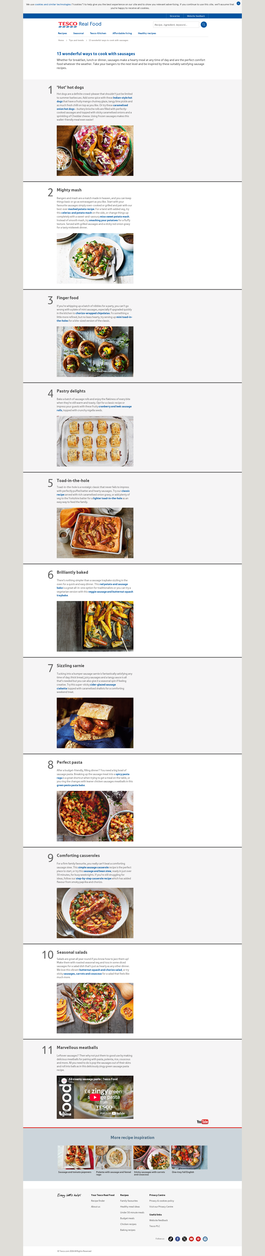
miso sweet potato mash (114, 216)
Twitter (184, 1238)
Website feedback (158, 1220)
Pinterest (198, 1238)
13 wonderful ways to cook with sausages (108, 40)
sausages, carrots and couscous (83, 973)
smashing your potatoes (103, 220)
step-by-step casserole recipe (93, 878)
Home (61, 40)
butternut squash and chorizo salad (100, 969)
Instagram (205, 1238)
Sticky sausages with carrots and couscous (149, 1173)
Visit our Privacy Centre (161, 1206)
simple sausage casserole (93, 867)
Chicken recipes (128, 1224)
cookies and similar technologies (53, 4)
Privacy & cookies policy (161, 1200)
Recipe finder (98, 1200)
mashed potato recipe (81, 209)
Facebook (177, 1238)
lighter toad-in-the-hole (107, 498)
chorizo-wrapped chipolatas (93, 313)
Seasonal (78, 33)
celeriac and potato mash (76, 212)
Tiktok (170, 1238)
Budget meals (127, 1218)
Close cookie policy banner (238, 3)
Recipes (62, 33)
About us (95, 1206)
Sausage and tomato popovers (74, 1172)
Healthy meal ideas (130, 1206)
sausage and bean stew (97, 871)
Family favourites (129, 1200)
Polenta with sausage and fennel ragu (113, 1173)
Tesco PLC (154, 1226)
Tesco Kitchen (98, 33)
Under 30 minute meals (132, 1212)
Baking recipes (127, 1230)
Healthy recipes (147, 33)
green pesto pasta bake (71, 785)
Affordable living (122, 33)
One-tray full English (183, 1172)
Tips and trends (76, 40)
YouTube (191, 1238)
